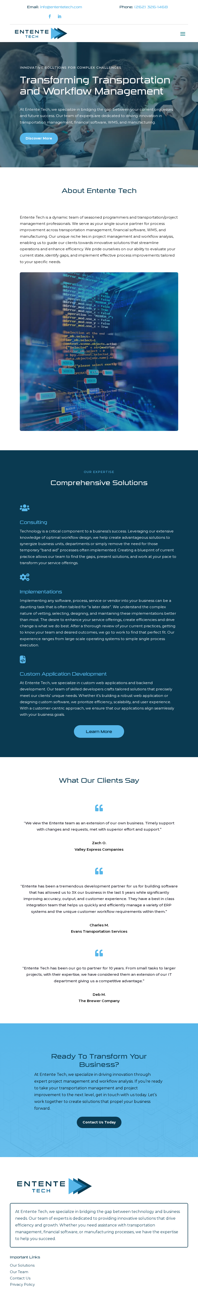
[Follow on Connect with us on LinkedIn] (59, 16)
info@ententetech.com (61, 7)
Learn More (99, 731)
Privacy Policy (22, 1284)
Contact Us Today (99, 1122)
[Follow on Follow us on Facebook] (50, 16)
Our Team (19, 1272)
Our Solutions (22, 1265)
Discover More (39, 138)
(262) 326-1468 (151, 7)
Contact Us (20, 1278)
